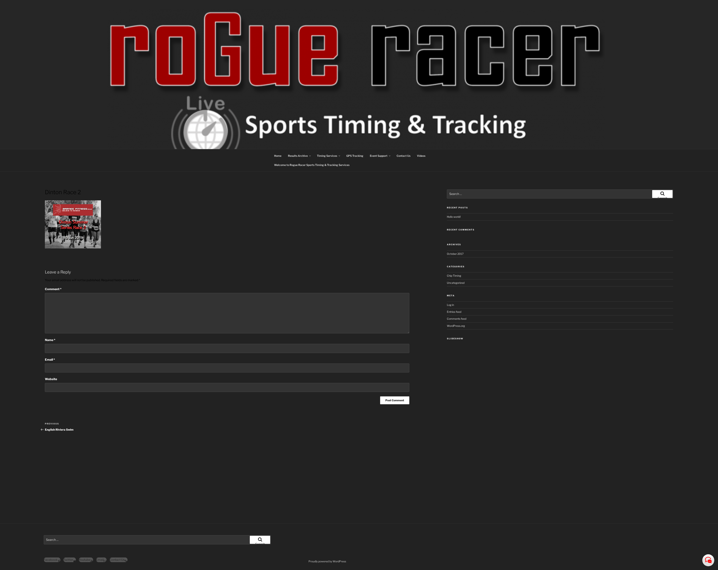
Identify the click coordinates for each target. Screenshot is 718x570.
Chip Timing (454, 275)
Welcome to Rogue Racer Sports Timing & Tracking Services (311, 164)
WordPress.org (456, 325)
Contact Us (403, 155)
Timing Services (327, 155)
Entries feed (454, 311)
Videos (421, 155)
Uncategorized (455, 282)
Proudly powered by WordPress (327, 561)
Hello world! (454, 216)
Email (50, 359)
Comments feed (456, 318)
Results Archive (298, 155)
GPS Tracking (354, 155)
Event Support (378, 155)
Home (277, 155)
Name (50, 340)
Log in (450, 304)
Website (51, 379)
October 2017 (455, 253)
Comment (53, 289)
